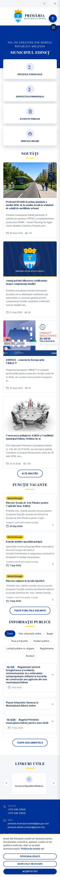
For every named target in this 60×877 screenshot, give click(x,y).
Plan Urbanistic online (30, 633)
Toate (10, 633)
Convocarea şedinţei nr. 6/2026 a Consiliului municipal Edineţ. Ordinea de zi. (29, 436)
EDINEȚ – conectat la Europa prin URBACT (25, 361)
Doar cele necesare (30, 864)
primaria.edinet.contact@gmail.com (26, 827)
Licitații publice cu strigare (20, 648)
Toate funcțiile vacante (30, 610)
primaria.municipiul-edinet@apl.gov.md (28, 823)
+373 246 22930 (17, 809)
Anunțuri (30, 655)
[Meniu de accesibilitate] (53, 18)
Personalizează (30, 856)
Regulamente (47, 648)
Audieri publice (41, 641)
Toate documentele (30, 742)
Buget (50, 633)
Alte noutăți (30, 473)
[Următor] (53, 783)
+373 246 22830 (17, 813)
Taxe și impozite (19, 641)
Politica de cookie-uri (32, 848)
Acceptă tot (30, 871)
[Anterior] (6, 783)
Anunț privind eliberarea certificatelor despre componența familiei (26, 282)
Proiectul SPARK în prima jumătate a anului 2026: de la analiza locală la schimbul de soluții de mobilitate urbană (29, 205)
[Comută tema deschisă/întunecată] (55, 3)
